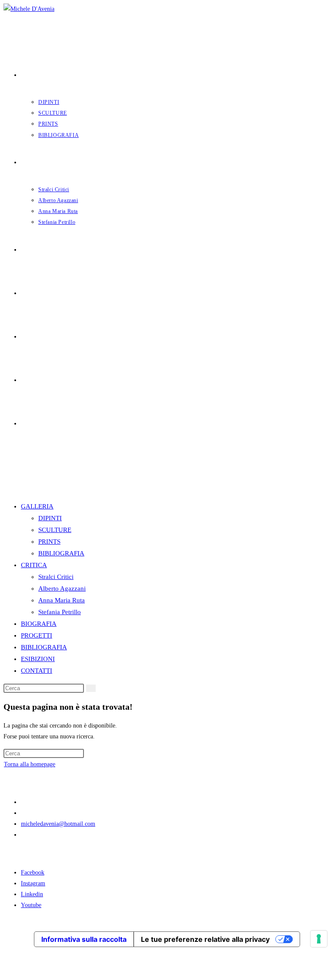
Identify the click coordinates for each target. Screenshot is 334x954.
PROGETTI (36, 635)
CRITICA (34, 565)
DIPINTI (50, 518)
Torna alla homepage (29, 764)
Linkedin (32, 894)
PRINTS (49, 541)
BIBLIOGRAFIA (61, 553)
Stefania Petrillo (59, 611)
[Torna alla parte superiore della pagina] (5, 922)
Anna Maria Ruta (61, 600)
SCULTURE (54, 529)
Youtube (31, 905)
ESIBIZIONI (38, 658)
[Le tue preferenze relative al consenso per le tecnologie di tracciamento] (319, 939)
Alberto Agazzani (62, 588)
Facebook (32, 872)
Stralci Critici (55, 576)
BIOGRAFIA (39, 623)
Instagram (33, 883)
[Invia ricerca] (91, 688)
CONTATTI (36, 670)
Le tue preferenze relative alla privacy (205, 939)
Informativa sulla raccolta (84, 939)
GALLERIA (37, 506)
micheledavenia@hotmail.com (58, 824)
